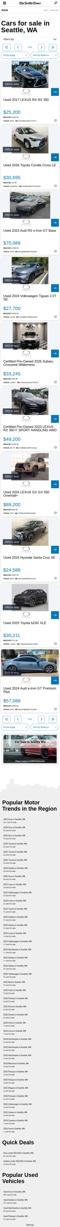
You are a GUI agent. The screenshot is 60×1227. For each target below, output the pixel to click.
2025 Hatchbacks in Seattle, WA (17, 1048)
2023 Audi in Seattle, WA (14, 983)
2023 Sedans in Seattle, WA (15, 959)
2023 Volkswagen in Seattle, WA (17, 942)
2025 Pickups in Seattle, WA (15, 1081)
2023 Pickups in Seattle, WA (15, 1073)
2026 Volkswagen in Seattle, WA (17, 1105)
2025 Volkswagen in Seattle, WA (17, 894)
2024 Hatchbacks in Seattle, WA (17, 1040)
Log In (45, 10)
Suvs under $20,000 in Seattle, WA (18, 1154)
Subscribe (55, 10)
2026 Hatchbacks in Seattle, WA (17, 1056)
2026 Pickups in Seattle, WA (15, 1097)
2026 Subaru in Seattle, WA (15, 1113)
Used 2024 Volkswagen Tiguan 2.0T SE (29, 297)
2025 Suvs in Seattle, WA (14, 820)
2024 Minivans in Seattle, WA (16, 1065)
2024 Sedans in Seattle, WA (15, 869)
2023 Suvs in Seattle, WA (14, 837)
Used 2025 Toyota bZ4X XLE (24, 623)
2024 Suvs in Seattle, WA (14, 829)
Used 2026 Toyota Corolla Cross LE (29, 165)
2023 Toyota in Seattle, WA (15, 910)
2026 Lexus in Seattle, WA (14, 1032)
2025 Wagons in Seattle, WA (15, 1089)
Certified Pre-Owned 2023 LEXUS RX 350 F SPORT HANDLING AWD (30, 428)
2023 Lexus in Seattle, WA (14, 885)
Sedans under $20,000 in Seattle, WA (19, 1162)
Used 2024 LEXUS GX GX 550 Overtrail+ (26, 493)
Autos (4, 10)
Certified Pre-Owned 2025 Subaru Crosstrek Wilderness (28, 363)
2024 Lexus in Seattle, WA (14, 902)
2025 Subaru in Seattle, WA (15, 926)
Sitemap (30, 1225)
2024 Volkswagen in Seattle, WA (17, 975)
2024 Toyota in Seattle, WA (15, 845)
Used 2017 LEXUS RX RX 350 (26, 99)
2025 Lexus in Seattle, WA (14, 934)
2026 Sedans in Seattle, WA (15, 1016)
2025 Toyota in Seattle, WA (15, 853)
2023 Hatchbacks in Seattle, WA (17, 951)
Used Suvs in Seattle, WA (14, 1193)
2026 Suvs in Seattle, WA (14, 877)
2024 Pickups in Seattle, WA (15, 999)
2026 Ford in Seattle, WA (14, 1130)
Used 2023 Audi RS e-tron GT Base (29, 230)
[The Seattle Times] (30, 3)
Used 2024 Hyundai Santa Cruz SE (29, 557)
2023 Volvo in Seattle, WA (14, 991)
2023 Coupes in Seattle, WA (15, 1122)
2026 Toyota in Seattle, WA (15, 861)
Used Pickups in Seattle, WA (15, 1217)
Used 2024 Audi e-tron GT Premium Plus (29, 690)
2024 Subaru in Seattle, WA (15, 967)
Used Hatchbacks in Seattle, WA (17, 1209)
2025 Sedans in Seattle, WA (15, 918)
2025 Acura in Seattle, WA (14, 1008)
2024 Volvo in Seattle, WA (14, 1024)
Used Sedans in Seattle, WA (15, 1201)
